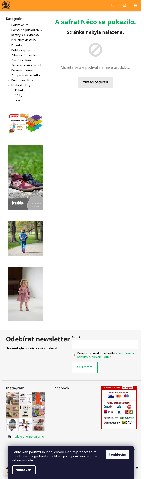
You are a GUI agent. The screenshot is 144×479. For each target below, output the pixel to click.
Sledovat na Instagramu (28, 436)
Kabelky (20, 90)
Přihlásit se (84, 367)
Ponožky (16, 45)
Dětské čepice (20, 50)
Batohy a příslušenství (25, 35)
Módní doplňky (20, 85)
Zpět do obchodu (95, 82)
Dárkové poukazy (22, 70)
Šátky (18, 95)
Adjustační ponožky (24, 55)
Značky (16, 100)
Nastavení (24, 470)
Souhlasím (117, 454)
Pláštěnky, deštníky (23, 40)
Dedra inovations (22, 80)
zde (30, 460)
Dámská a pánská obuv (26, 30)
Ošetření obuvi (21, 60)
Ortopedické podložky (25, 75)
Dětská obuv (19, 25)
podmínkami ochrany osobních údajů (105, 355)
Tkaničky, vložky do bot (26, 65)
